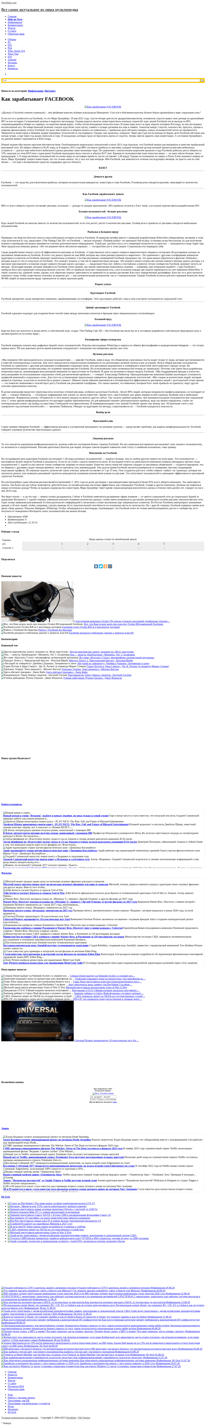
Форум (11, 28)
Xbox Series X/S (16, 51)
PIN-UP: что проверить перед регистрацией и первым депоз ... (107, 999)
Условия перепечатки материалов (19, 1417)
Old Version (84, 1417)
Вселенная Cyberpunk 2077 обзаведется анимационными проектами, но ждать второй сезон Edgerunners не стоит (69, 1165)
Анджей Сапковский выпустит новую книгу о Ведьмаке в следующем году (46, 859)
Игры (11, 1406)
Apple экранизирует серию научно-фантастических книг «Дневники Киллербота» (50, 850)
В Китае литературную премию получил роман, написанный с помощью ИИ (47, 833)
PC (9, 42)
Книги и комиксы (11, 804)
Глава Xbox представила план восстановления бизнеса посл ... (107, 981)
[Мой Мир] (110, 566)
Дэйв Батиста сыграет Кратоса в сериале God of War (34, 893)
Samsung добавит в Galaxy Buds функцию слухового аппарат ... (109, 993)
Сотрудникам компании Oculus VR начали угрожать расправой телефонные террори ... (122, 621)
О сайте (12, 31)
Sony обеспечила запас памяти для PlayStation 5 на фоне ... (100, 984)
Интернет (50, 91)
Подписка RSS (16, 1386)
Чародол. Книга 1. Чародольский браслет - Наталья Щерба (101, 660)
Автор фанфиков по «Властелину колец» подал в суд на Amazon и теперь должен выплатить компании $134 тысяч (70, 841)
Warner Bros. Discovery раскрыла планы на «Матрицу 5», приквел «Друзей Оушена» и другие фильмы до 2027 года (70, 901)
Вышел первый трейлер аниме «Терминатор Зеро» (32, 1174)
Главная (12, 16)
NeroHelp (71, 1417)
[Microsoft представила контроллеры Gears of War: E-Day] (40, 1232)
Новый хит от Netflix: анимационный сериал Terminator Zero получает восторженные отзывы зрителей (63, 1157)
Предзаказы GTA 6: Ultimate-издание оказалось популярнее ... (105, 990)
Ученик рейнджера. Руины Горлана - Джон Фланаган (92, 678)
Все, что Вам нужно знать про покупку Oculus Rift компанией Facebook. (124, 624)
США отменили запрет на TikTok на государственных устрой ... (110, 996)
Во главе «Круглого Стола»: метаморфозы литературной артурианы (116, 657)
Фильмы (12, 62)
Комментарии (15, 25)
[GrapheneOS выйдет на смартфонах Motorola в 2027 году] (40, 1223)
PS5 (10, 45)
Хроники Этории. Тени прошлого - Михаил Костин (90, 669)
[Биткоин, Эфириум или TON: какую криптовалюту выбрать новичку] (47, 1206)
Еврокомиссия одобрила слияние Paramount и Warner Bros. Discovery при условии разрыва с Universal (62, 928)
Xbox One (13, 54)
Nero (10, 1394)
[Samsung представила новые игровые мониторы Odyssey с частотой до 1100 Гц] (53, 1209)
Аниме (5, 1128)
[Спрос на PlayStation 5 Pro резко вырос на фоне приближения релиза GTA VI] (51, 1203)
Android (12, 59)
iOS (10, 56)
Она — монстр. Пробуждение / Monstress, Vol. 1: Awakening (102, 654)
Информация (15, 22)
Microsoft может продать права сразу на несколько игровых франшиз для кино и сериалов (55, 884)
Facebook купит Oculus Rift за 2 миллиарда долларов (91, 627)
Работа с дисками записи (21, 1397)
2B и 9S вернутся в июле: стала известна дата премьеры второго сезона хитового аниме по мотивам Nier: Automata (70, 1189)
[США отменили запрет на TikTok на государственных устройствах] (46, 1229)
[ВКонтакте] (96, 566)
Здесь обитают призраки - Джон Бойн (67, 672)
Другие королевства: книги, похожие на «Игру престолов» (101, 651)
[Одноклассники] (105, 566)
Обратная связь (16, 33)
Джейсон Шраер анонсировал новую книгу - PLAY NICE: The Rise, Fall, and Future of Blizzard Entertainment (66, 824)
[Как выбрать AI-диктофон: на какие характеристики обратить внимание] (49, 1218)
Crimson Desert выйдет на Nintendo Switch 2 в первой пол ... (102, 975)
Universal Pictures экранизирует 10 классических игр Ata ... (106, 1040)
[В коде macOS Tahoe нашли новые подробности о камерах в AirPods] (46, 1226)
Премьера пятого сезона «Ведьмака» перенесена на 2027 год (37, 910)
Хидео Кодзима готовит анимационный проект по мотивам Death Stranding (47, 1139)
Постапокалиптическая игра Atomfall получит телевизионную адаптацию (46, 945)
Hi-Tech (5, 1197)
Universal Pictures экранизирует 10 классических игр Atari (36, 919)
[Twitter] (101, 566)
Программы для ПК (18, 1400)
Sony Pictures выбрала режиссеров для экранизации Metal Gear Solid (43, 962)
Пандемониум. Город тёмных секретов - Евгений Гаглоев (99, 675)
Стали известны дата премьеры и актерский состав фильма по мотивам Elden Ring (51, 954)
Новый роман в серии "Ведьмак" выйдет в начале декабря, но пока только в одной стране (56, 815)
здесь (115, 1102)
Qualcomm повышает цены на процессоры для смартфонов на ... (110, 978)
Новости (12, 1374)
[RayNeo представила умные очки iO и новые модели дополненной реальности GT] (54, 1220)
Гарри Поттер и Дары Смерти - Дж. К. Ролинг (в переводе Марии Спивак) (128, 666)
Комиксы (13, 68)
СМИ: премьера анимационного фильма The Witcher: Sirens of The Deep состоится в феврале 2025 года (63, 1148)
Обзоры (12, 39)
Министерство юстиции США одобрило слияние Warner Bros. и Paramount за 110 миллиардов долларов (63, 936)
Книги (11, 65)
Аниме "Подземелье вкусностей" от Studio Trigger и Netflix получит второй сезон (50, 1180)
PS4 (10, 48)
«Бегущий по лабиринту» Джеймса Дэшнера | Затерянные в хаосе (113, 663)
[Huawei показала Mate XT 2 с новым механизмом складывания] (44, 1212)
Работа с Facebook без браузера (55, 630)
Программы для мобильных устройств (29, 1403)
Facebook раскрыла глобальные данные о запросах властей (101, 632)
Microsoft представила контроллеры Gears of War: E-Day (96, 987)
